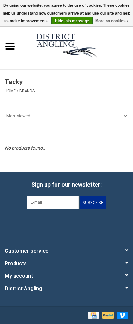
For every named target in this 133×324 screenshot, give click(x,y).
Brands (27, 91)
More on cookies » (112, 21)
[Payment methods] (93, 315)
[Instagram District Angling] (83, 222)
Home (10, 91)
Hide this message (72, 21)
